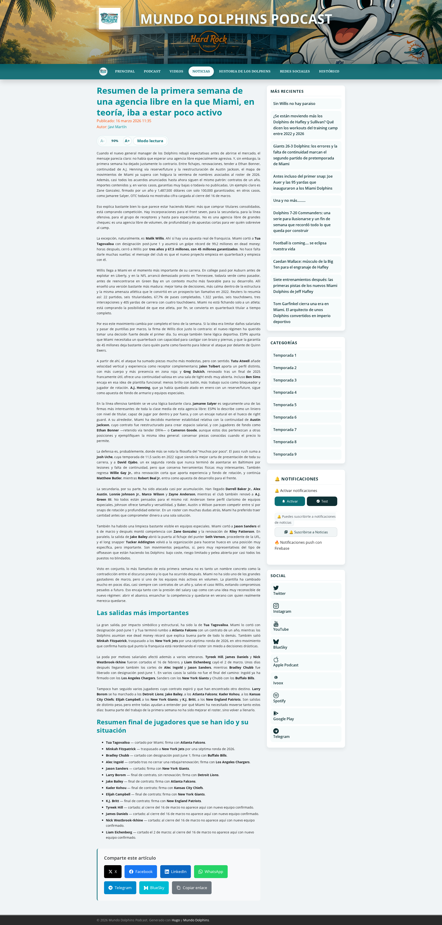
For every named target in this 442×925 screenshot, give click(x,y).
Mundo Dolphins (196, 920)
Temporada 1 (285, 355)
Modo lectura (150, 140)
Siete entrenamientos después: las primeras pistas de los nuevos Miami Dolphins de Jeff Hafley (305, 285)
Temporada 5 (285, 404)
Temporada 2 (285, 367)
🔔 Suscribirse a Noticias (308, 532)
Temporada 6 (285, 417)
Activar (292, 501)
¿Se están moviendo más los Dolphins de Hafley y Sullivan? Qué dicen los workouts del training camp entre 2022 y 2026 (305, 124)
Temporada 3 (285, 380)
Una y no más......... (289, 200)
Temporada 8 (285, 441)
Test (324, 501)
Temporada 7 (285, 429)
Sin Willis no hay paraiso (294, 103)
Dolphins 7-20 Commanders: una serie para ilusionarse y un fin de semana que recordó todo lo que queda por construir (302, 221)
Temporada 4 (285, 392)
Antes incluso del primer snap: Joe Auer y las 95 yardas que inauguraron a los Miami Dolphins (303, 182)
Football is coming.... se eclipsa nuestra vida (299, 245)
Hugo (176, 920)
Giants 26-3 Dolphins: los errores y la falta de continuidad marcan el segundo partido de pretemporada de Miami (305, 155)
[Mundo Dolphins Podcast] (103, 71)
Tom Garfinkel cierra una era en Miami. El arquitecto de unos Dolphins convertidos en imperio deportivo (302, 312)
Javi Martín (117, 126)
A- (102, 140)
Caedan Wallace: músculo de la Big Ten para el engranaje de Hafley (303, 264)
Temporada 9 (285, 454)
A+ (127, 140)
